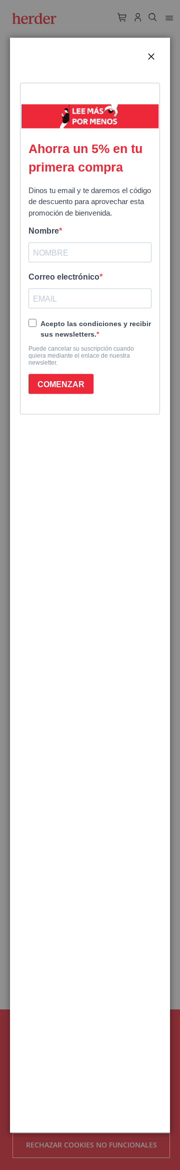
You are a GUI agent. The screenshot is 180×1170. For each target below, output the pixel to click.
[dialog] (90, 585)
